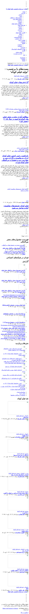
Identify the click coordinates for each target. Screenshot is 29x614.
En (6, 9)
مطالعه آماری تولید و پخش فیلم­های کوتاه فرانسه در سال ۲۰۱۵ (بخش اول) (15, 119)
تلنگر (27, 588)
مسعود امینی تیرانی (19, 151)
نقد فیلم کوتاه (21, 25)
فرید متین (21, 572)
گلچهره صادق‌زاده (19, 437)
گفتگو (23, 43)
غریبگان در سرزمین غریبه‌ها (21, 455)
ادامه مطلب (25, 97)
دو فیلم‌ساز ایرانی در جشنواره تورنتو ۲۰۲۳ (14, 322)
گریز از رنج (25, 550)
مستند (20, 28)
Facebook (22, 57)
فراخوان (19, 20)
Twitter (23, 59)
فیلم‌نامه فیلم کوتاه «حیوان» (17, 389)
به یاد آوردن (25, 513)
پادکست (20, 44)
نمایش (20, 14)
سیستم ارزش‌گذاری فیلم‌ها (18, 395)
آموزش (20, 35)
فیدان (23, 11)
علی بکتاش (21, 590)
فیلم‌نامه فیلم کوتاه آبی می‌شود (13, 366)
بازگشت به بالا (24, 612)
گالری (23, 50)
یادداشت (23, 41)
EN (24, 55)
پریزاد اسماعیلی (20, 552)
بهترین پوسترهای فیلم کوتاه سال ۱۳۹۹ (15, 363)
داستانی (20, 26)
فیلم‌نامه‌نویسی (18, 37)
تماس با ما (22, 393)
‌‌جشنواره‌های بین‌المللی (16, 17)
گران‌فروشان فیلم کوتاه (19, 82)
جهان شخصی (18, 38)
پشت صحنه (19, 52)
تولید (20, 16)
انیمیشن (20, 29)
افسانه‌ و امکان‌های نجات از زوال (19, 475)
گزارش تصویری (17, 53)
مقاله (20, 34)
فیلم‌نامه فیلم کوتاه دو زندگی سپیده (12, 375)
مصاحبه (20, 46)
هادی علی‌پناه (20, 79)
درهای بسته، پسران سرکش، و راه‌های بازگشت (15, 493)
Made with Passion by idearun (10, 608)
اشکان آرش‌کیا (20, 112)
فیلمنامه (23, 47)
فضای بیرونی (21, 40)
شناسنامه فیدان (21, 392)
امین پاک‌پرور (21, 494)
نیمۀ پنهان (25, 417)
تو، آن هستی (25, 435)
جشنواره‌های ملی (17, 19)
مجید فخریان (21, 476)
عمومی (20, 22)
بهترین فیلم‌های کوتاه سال (18, 49)
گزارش (23, 13)
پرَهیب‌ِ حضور (24, 531)
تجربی (20, 31)
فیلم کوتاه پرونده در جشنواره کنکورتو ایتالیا (13, 305)
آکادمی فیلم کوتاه (20, 32)
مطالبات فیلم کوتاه (17, 23)
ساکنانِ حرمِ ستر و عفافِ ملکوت (19, 570)
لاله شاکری (21, 514)
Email (23, 60)
